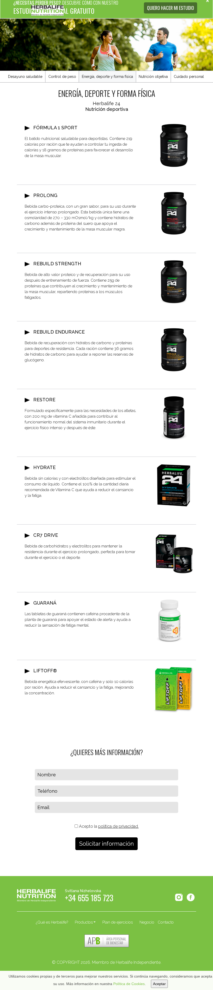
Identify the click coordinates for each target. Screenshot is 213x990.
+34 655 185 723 (89, 899)
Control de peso (62, 76)
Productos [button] (84, 922)
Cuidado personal (189, 76)
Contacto (166, 922)
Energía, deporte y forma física (107, 76)
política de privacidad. (118, 826)
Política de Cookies (129, 984)
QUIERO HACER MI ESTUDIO (170, 7)
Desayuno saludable (25, 76)
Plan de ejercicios (117, 922)
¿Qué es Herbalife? (52, 922)
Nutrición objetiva (153, 76)
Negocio (146, 922)
